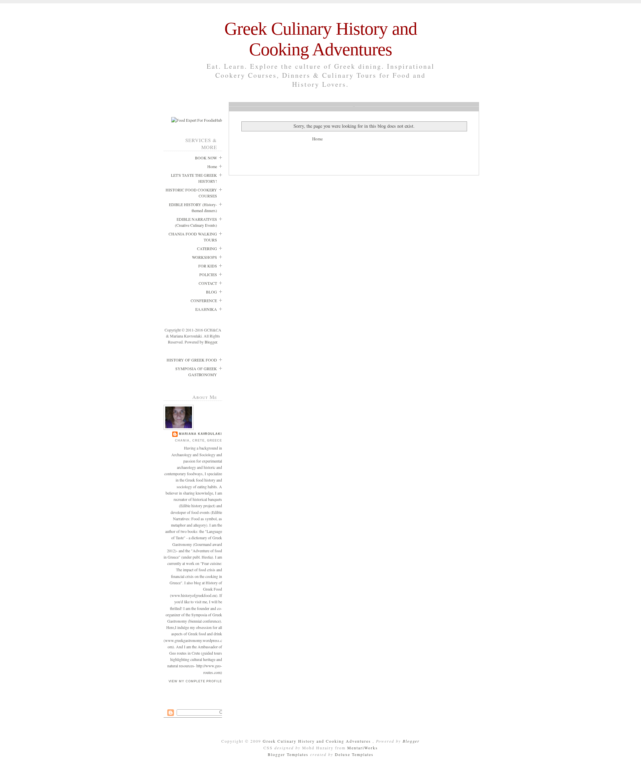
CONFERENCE (204, 300)
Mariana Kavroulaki (200, 434)
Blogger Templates (289, 754)
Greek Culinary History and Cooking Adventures (318, 741)
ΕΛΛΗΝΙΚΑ (206, 309)
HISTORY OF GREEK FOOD (192, 359)
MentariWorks (362, 747)
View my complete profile (195, 681)
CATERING (207, 248)
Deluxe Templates (354, 754)
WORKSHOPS (204, 257)
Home (212, 166)
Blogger (211, 341)
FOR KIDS (207, 265)
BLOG (211, 291)
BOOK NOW (206, 157)
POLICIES (208, 274)
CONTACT (208, 283)
